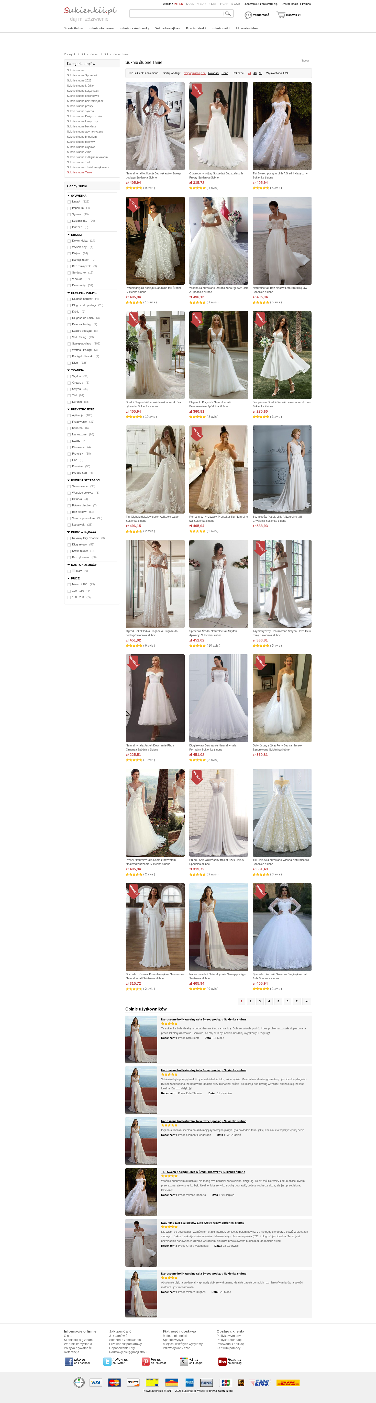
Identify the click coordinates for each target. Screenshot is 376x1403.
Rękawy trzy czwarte (88, 538)
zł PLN (178, 3)
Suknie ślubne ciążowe (81, 146)
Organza (80, 382)
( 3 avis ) (212, 417)
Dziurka (80, 499)
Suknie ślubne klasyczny (82, 121)
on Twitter (120, 1360)
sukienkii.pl (189, 1390)
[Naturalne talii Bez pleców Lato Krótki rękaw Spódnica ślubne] (282, 241)
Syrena (80, 214)
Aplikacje (82, 415)
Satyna (80, 388)
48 (255, 73)
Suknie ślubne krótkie (80, 85)
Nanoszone (83, 434)
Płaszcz (80, 227)
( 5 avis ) (276, 188)
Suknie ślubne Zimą (79, 151)
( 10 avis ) (150, 302)
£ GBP (213, 3)
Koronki (80, 401)
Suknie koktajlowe (167, 28)
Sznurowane (83, 486)
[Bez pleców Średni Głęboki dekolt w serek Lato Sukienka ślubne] (282, 355)
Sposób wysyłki (173, 1340)
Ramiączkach (83, 259)
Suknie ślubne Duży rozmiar (84, 116)
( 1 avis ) (212, 188)
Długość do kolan (86, 317)
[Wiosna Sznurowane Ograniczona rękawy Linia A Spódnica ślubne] (218, 241)
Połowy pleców (84, 505)
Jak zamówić (118, 1336)
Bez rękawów (84, 557)
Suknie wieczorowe (101, 28)
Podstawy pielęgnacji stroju (128, 1352)
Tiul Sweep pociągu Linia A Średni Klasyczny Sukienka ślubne (203, 1171)
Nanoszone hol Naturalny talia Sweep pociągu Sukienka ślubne (203, 1019)
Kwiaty (79, 440)
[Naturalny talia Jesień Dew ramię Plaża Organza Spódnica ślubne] (155, 698)
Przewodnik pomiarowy (125, 1344)
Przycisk (81, 453)
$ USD (190, 3)
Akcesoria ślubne (247, 28)
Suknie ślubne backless (81, 126)
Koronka (81, 466)
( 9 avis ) (149, 188)
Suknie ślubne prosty (80, 106)
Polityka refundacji (229, 1340)
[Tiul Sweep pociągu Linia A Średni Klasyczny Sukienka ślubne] (282, 126)
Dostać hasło (290, 3)
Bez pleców (83, 511)
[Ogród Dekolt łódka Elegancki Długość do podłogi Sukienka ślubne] (155, 584)
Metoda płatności (175, 1336)
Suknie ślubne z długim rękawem (87, 157)
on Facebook (82, 1360)
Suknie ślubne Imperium (82, 136)
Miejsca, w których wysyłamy (183, 1344)
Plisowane (81, 447)
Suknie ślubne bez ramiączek (85, 100)
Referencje (71, 1352)
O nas (68, 1336)
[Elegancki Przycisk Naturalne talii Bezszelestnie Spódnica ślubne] (218, 355)
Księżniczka (83, 220)
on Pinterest (158, 1360)
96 (260, 73)
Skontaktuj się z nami (78, 1340)
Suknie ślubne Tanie (116, 54)
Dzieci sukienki (196, 28)
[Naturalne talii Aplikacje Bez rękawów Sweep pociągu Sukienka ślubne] (155, 126)
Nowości (213, 73)
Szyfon (80, 376)
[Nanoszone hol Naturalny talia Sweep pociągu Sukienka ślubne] (218, 927)
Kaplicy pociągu (85, 330)
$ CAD (235, 3)
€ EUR (201, 3)
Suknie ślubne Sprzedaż (82, 75)
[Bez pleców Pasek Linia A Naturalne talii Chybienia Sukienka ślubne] (282, 470)
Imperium (81, 207)
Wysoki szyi (82, 246)
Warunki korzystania (78, 1344)
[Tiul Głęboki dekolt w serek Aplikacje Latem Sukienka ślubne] (155, 470)
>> (306, 1001)
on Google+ (196, 1360)
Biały (82, 570)
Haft (77, 459)
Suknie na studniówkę (134, 28)
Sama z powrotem (87, 518)
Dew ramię (82, 285)
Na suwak (82, 524)
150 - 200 (82, 597)
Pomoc (306, 3)
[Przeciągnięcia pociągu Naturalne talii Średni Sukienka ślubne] (155, 241)
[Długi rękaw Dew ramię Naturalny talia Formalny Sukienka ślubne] (218, 698)
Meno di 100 (83, 584)
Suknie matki (220, 28)
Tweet (305, 60)
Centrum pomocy (228, 1348)
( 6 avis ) (149, 645)
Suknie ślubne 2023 (79, 80)
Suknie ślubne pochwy (81, 141)
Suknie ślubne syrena (80, 111)
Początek (70, 54)
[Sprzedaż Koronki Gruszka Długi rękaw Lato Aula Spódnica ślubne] (282, 927)
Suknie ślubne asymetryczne (85, 131)
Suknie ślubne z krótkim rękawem (88, 167)
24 (249, 73)
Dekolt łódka (83, 240)
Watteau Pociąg (85, 349)
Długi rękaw (83, 544)
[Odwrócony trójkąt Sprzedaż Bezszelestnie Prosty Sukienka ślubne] (218, 126)
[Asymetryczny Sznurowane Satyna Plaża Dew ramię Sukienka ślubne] (282, 584)
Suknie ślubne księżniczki (83, 90)
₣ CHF (224, 3)
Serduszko (82, 272)
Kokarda (80, 428)
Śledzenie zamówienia (125, 1340)
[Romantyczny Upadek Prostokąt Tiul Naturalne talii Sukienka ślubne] (218, 470)
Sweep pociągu (86, 343)
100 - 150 (82, 590)
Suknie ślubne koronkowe (83, 95)
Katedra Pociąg (84, 324)
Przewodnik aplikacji (231, 1344)
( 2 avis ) (149, 531)
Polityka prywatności (78, 1348)
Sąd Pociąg (83, 337)
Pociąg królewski (85, 356)
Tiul (78, 395)
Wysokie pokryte (85, 492)
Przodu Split (82, 472)
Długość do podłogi (87, 305)
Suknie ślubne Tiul (78, 162)
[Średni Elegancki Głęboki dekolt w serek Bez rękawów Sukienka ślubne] (155, 355)
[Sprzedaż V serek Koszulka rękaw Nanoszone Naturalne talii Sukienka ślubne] (155, 927)
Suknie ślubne (73, 28)
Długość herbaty (85, 298)
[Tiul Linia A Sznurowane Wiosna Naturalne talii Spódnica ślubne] (282, 813)
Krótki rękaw (83, 550)
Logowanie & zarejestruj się (261, 3)
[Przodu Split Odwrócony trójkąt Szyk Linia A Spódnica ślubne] (218, 813)
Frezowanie (83, 421)
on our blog (234, 1360)
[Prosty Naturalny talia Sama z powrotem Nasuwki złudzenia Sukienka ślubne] (155, 813)
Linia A (80, 201)
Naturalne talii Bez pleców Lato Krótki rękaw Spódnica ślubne (202, 1222)
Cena (225, 73)
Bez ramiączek (84, 266)
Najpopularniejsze (195, 73)
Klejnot (80, 253)
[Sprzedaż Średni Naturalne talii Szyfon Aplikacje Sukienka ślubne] (218, 584)
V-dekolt (81, 278)
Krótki (78, 311)
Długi (79, 362)
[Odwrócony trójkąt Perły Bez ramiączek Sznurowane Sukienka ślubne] (282, 698)
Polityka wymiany (229, 1336)
